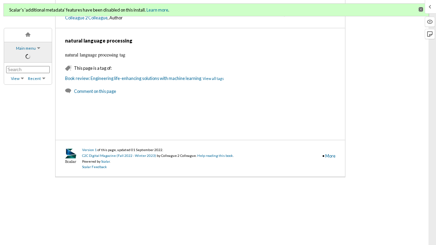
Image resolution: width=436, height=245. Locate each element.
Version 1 (89, 150)
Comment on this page (95, 91)
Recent (34, 78)
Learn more (157, 10)
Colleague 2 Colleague (86, 17)
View (15, 78)
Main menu (26, 48)
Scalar (105, 161)
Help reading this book (215, 155)
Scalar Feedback (94, 167)
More (330, 156)
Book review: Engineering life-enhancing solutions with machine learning (133, 78)
